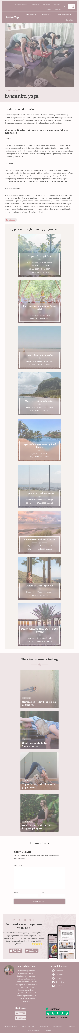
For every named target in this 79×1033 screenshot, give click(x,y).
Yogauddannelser (63, 14)
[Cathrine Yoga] (12, 17)
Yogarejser (46, 14)
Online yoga (44, 1026)
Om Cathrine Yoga (21, 4)
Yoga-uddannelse (34, 1030)
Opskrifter (69, 20)
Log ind (72, 7)
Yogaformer (10, 219)
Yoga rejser (71, 1026)
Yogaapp (48, 9)
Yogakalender (34, 4)
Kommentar (19, 865)
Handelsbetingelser (10, 1026)
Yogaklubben (29, 14)
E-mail (43, 892)
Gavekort (57, 9)
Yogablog (57, 4)
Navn (16, 892)
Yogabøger (46, 4)
